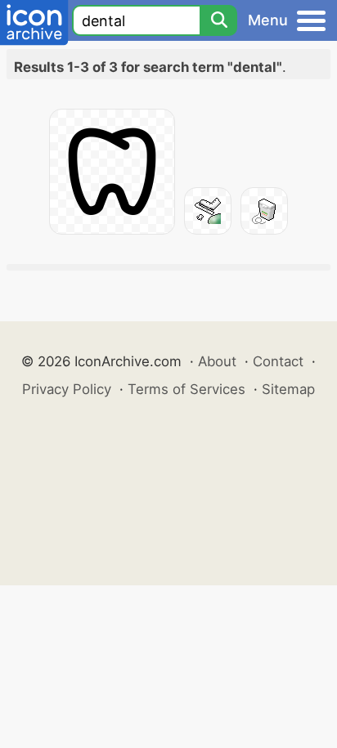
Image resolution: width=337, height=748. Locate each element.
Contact (278, 361)
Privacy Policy (66, 389)
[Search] (218, 20)
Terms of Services (186, 389)
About (217, 361)
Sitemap (288, 389)
